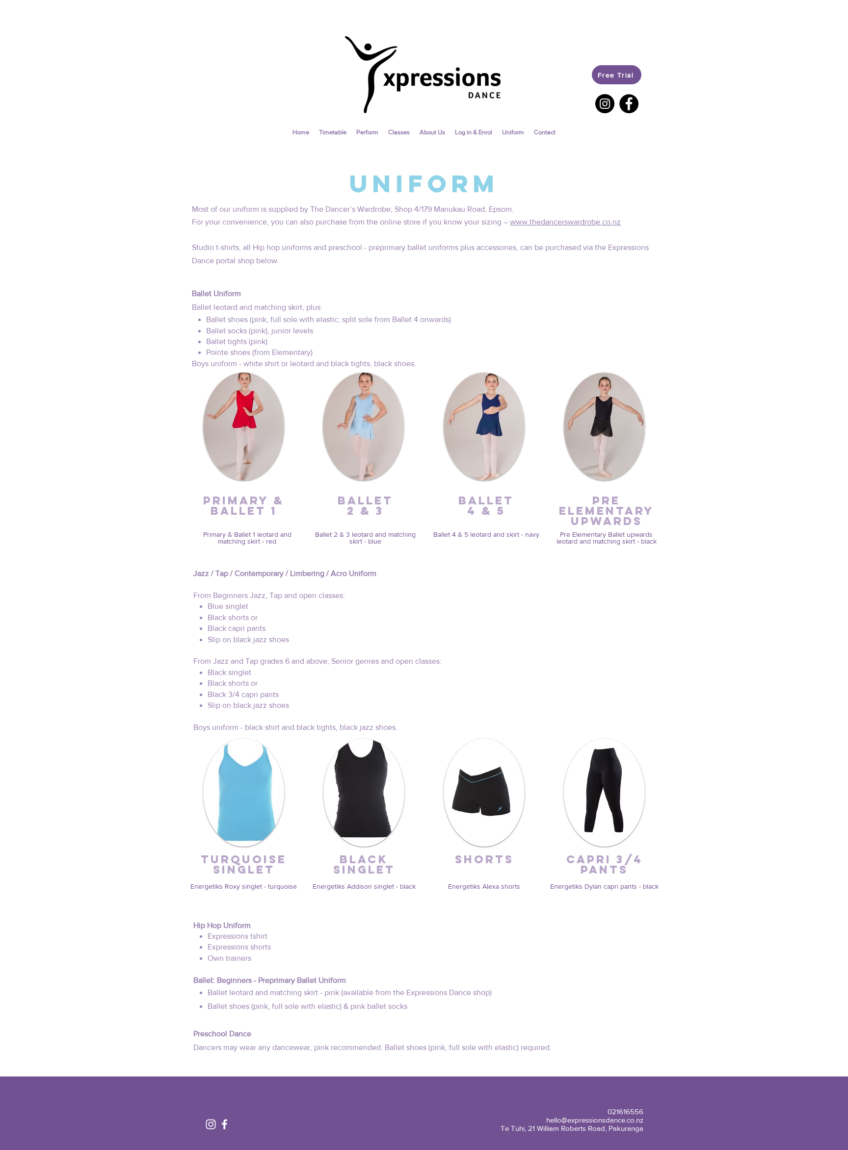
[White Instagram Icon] (210, 1124)
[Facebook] (628, 103)
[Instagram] (604, 103)
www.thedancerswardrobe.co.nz (565, 222)
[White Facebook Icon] (224, 1124)
